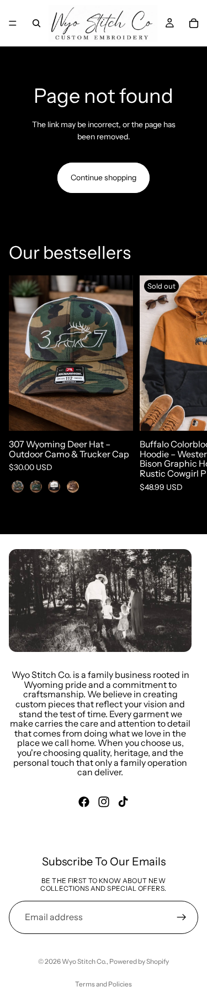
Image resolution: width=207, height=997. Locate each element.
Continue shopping (103, 177)
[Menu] (12, 23)
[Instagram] (103, 801)
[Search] (36, 23)
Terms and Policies (103, 984)
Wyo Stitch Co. (84, 961)
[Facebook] (84, 801)
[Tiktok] (123, 801)
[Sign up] (181, 917)
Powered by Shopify (139, 961)
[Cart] (194, 23)
